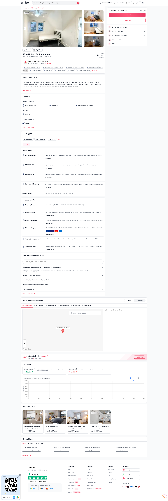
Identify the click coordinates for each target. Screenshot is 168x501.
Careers (70, 492)
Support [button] (119, 3)
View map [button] (48, 63)
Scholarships (90, 488)
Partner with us (72, 485)
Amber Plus (90, 479)
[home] (25, 2)
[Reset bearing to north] (24, 346)
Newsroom (90, 475)
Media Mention (91, 482)
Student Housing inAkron (122, 451)
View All (94, 70)
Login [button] (137, 3)
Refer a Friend (72, 475)
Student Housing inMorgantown (61, 451)
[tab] (27, 306)
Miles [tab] (129, 300)
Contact (110, 472)
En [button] (129, 3)
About (69, 469)
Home (24, 8)
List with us (71, 482)
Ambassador (90, 485)
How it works (71, 472)
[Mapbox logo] (27, 349)
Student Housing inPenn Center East (31, 451)
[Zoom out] (24, 343)
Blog (88, 469)
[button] (20, 475)
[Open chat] (165, 498)
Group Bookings (72, 479)
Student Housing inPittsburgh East (62, 447)
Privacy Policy (112, 479)
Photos (28, 50)
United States (32, 8)
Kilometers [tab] (140, 300)
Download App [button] (107, 3)
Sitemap (110, 482)
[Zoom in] (24, 341)
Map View (38, 50)
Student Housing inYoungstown (92, 451)
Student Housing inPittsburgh (29, 447)
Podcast (89, 472)
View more (49, 208)
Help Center (111, 469)
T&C (109, 475)
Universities (71, 489)
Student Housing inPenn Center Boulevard (126, 447)
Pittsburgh (41, 8)
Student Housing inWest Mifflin (92, 447)
